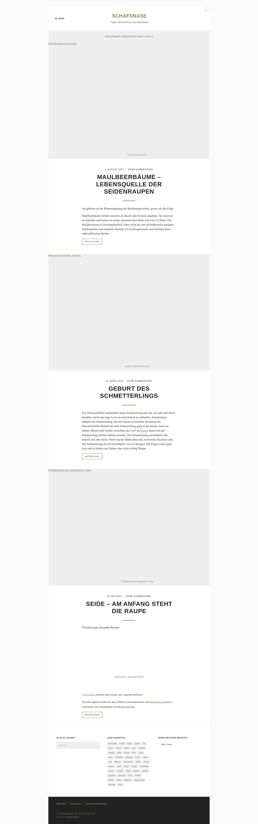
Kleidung (129, 757)
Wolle (120, 785)
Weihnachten (139, 780)
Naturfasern (128, 762)
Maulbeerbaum (156, 702)
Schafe (134, 766)
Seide (128, 771)
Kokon (144, 430)
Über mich (61, 804)
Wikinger (111, 785)
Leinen (145, 757)
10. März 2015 (114, 381)
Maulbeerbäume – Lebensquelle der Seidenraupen (129, 184)
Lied (110, 762)
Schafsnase (129, 16)
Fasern (137, 744)
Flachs (118, 748)
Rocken (111, 766)
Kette (110, 757)
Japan (141, 753)
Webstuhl (128, 780)
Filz (144, 744)
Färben (126, 748)
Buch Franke (166, 744)
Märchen (117, 762)
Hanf (119, 753)
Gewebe (111, 753)
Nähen (138, 762)
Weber (119, 780)
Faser (129, 744)
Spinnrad (121, 776)
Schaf (126, 766)
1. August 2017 (114, 169)
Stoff (130, 776)
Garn (134, 748)
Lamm (137, 757)
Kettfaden (119, 757)
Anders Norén (73, 817)
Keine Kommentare (140, 169)
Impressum (76, 804)
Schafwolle (144, 766)
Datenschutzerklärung (96, 804)
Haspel (126, 753)
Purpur (146, 762)
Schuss (111, 771)
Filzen (110, 748)
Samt (119, 766)
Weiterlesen (92, 242)
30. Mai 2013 (114, 596)
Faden (122, 744)
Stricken (138, 776)
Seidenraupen (89, 695)
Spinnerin (112, 776)
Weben (111, 780)
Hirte (134, 753)
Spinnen (145, 771)
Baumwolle (112, 744)
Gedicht (142, 748)
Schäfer (120, 771)
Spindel (136, 771)
